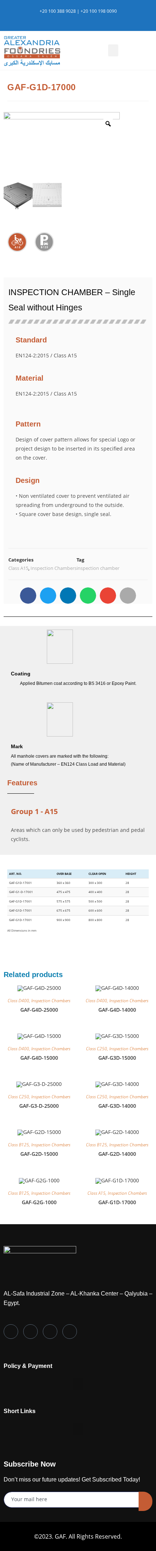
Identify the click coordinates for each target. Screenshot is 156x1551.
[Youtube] (69, 1331)
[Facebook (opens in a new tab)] (75, 18)
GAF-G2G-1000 (39, 1202)
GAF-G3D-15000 (117, 1057)
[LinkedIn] (30, 1331)
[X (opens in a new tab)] (66, 18)
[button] (113, 50)
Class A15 (18, 568)
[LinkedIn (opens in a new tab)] (83, 18)
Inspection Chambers (53, 568)
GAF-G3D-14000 (117, 1105)
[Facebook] (11, 1331)
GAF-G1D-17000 (117, 1202)
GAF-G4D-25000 (39, 1009)
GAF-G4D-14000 (117, 1009)
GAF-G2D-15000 (39, 1153)
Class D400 (18, 1000)
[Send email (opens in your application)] (90, 18)
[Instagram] (50, 1331)
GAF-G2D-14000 (117, 1153)
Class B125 (18, 1145)
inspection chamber (98, 568)
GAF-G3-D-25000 (39, 1105)
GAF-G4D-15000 (39, 1057)
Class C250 (96, 1049)
